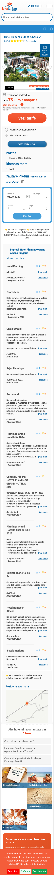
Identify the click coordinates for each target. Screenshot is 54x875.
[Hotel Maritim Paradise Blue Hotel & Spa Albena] (45, 29)
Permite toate (39, 871)
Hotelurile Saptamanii (11, 785)
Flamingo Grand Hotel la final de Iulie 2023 (18, 530)
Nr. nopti (36, 193)
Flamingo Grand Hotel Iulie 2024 (15, 435)
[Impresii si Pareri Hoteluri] (39, 798)
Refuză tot (13, 871)
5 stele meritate (15, 650)
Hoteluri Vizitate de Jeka (38, 785)
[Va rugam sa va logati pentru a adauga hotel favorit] (43, 61)
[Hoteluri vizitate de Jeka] (39, 777)
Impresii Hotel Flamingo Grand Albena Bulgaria (27, 251)
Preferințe (25, 871)
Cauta (27, 216)
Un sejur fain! (14, 328)
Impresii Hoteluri (35, 806)
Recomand (12, 394)
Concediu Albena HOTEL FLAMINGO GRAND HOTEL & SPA (17, 482)
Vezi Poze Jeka (27, 144)
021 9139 (35, 6)
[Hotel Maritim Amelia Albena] (51, 29)
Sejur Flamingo (15, 368)
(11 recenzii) (31, 41)
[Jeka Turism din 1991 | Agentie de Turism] (9, 10)
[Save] (23, 181)
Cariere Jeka (8, 827)
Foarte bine (12, 292)
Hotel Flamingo (15, 266)
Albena (27, 733)
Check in (10, 193)
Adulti (10, 205)
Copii (31, 205)
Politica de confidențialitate (31, 864)
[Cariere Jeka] (14, 819)
